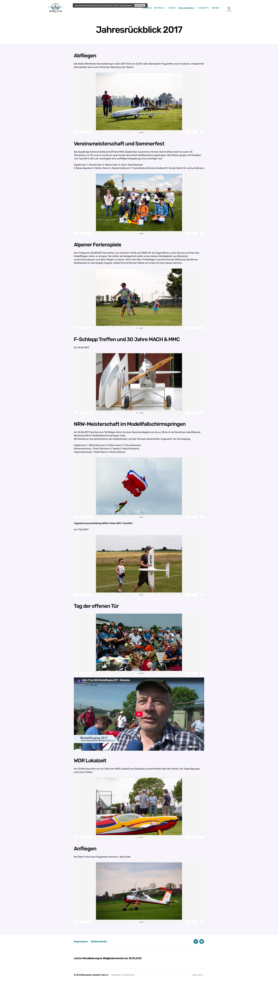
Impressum (81, 941)
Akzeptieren (140, 5)
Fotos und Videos (186, 8)
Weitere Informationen (126, 5)
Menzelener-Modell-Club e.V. (95, 975)
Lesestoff (203, 8)
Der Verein (158, 8)
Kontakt (215, 8)
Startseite (146, 8)
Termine (171, 8)
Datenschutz (99, 941)
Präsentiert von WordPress (123, 975)
